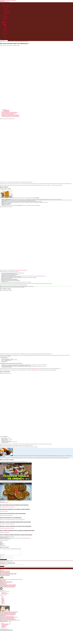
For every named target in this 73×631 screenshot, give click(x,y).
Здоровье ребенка (5, 9)
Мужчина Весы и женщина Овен (5, 575)
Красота (3, 19)
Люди (2, 597)
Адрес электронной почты (4, 564)
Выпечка (4, 24)
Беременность (5, 16)
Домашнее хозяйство (6, 11)
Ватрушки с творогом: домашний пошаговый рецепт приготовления (10, 114)
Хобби (4, 14)
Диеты (4, 20)
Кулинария (3, 22)
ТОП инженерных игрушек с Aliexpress (5, 621)
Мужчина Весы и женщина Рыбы (5, 572)
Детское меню (5, 8)
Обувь (4, 34)
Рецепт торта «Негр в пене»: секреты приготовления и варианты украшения (11, 579)
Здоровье (3, 15)
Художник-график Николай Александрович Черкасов (8, 585)
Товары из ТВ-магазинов (7, 6)
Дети (2, 596)
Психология (5, 37)
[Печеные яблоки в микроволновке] (6, 455)
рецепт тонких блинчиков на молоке (28, 283)
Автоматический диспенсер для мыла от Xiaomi (7, 618)
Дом (2, 10)
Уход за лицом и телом (6, 21)
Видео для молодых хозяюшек (5, 111)
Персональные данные (5, 624)
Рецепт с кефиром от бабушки (6, 110)
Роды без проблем (6, 18)
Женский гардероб (6, 33)
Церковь (4, 36)
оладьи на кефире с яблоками (35, 368)
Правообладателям (4, 625)
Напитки (4, 27)
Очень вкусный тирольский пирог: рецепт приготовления (9, 113)
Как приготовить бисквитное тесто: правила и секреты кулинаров (10, 112)
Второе (4, 23)
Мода (2, 32)
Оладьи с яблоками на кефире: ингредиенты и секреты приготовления (10, 116)
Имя (1, 556)
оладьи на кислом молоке (20, 481)
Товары (3, 4)
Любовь (3, 29)
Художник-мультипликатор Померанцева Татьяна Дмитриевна (9, 611)
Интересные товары (6, 5)
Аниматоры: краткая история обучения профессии (7, 614)
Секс (4, 31)
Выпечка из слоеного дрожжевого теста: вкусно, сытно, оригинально (10, 115)
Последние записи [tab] (4, 568)
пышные (15, 481)
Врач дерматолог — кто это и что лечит (5, 582)
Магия (4, 38)
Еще (2, 35)
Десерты (4, 25)
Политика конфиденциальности (6, 623)
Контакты (3, 627)
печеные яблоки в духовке (60, 455)
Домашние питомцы (6, 12)
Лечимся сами (5, 17)
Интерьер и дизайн (6, 13)
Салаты (4, 28)
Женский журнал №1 (3, 41)
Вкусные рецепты (4, 109)
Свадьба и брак (5, 30)
